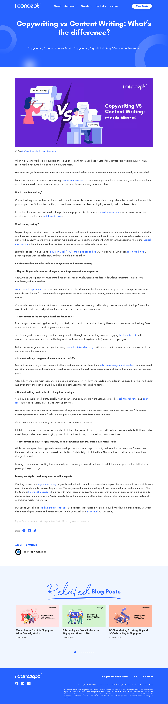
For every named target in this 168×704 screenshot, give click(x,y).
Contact (114, 5)
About (57, 5)
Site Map (149, 685)
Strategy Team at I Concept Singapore (38, 151)
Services (69, 5)
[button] (24, 530)
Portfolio (101, 5)
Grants (85, 5)
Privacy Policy (139, 685)
